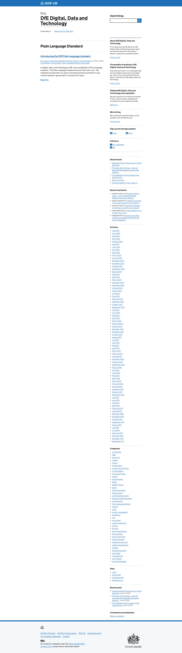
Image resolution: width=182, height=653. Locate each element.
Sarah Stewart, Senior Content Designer (76, 61)
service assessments (119, 531)
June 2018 (116, 430)
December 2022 (118, 302)
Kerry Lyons (44, 61)
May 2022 (116, 316)
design (114, 482)
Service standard (118, 540)
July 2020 (115, 370)
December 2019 (118, 389)
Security (115, 529)
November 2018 (118, 417)
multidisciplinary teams (120, 496)
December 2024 (118, 261)
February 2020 (117, 384)
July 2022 (115, 310)
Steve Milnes (54, 61)
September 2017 (118, 441)
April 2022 (116, 318)
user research (117, 559)
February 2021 (117, 354)
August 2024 (117, 272)
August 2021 (116, 337)
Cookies (66, 636)
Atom (130, 133)
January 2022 (117, 326)
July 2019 (115, 398)
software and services (120, 542)
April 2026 (116, 239)
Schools (115, 526)
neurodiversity (117, 501)
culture (114, 477)
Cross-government (119, 474)
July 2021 (115, 340)
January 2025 (117, 258)
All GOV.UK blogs (47, 633)
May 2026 (116, 236)
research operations (119, 523)
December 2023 (118, 283)
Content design (56, 63)
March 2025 (116, 255)
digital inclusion (118, 485)
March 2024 (116, 280)
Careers (115, 460)
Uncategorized (117, 556)
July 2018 (115, 428)
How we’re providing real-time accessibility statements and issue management (125, 218)
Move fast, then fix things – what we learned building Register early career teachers (125, 170)
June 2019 (116, 400)
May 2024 (116, 274)
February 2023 (117, 299)
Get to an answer (118, 180)
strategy (115, 548)
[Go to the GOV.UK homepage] (49, 3)
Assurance (116, 458)
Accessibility (45, 63)
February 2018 (117, 433)
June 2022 (116, 313)
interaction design (118, 490)
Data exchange (117, 479)
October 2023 (117, 288)
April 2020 (116, 378)
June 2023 (116, 294)
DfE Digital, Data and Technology (64, 20)
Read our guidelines (117, 616)
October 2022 (117, 305)
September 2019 (118, 395)
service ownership (118, 537)
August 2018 (116, 425)
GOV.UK (82, 633)
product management (120, 512)
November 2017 (118, 439)
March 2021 (116, 351)
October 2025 (117, 242)
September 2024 (118, 269)
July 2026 (115, 231)
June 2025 (116, 247)
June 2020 (116, 373)
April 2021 (116, 348)
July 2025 (115, 244)
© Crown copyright (133, 646)
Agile (114, 455)
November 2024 (118, 264)
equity (114, 488)
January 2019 (117, 411)
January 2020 (117, 387)
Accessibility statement (50, 636)
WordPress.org (117, 580)
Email (115, 133)
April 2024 (116, 277)
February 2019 (117, 408)
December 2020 (118, 359)
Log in (114, 572)
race (113, 518)
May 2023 (116, 296)
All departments (94, 633)
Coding (114, 463)
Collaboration (117, 466)
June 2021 (116, 343)
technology (85, 63)
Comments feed (118, 578)
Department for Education (63, 31)
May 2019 (115, 403)
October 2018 (117, 419)
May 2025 (116, 250)
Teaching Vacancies (119, 551)
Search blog (116, 15)
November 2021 (118, 332)
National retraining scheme (122, 499)
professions (116, 515)
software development (120, 545)
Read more (114, 105)
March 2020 (116, 381)
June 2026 (116, 233)
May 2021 (115, 346)
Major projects (117, 493)
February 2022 (117, 324)
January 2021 (117, 356)
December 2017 (117, 436)
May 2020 (116, 376)
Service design (117, 534)
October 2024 (117, 266)
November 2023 (118, 285)
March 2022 (116, 321)
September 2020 (118, 365)
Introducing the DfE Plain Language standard (65, 56)
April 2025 (116, 253)
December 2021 (118, 329)
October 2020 (117, 362)
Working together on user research (124, 183)
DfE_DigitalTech (118, 145)
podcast (115, 507)
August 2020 (117, 368)
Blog (43, 13)
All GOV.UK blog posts (66, 633)
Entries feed (116, 575)
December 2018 (118, 414)
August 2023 (117, 291)
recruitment (116, 520)
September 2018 (118, 422)
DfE (114, 147)
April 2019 (116, 406)
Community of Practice (120, 468)
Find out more (115, 57)
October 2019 (117, 392)
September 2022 (118, 307)
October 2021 (117, 335)
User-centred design (119, 561)
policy (114, 509)
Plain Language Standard (71, 63)
